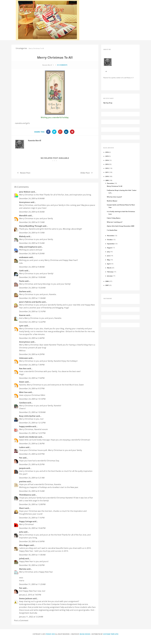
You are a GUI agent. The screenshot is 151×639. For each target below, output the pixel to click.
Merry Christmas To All (114, 186)
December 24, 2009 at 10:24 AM (32, 287)
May (108, 260)
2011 (107, 172)
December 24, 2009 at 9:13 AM (31, 222)
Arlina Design (85, 634)
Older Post (85, 173)
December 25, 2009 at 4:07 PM (31, 454)
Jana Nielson (25, 192)
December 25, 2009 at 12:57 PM (32, 433)
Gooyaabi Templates (111, 634)
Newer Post (25, 173)
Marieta (22, 569)
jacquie (22, 468)
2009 (107, 180)
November (110, 235)
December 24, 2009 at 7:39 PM (31, 365)
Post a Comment (21, 620)
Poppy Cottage (25, 521)
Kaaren (22, 315)
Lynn (21, 325)
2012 (107, 168)
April (108, 264)
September (111, 244)
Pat (20, 458)
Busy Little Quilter (27, 416)
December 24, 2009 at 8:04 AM (31, 198)
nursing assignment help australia (57, 607)
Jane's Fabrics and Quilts (30, 302)
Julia (21, 532)
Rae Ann (23, 368)
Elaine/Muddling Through (30, 226)
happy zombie (25, 426)
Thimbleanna (25, 495)
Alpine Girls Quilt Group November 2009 (120, 226)
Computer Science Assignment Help (66, 604)
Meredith (23, 215)
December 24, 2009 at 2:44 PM (31, 338)
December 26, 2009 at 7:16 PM (31, 517)
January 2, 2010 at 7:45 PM (30, 594)
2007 (107, 285)
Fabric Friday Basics (113, 218)
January (109, 276)
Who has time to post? (114, 197)
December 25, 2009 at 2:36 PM (31, 443)
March (109, 268)
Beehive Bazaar (112, 201)
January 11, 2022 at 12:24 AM (31, 616)
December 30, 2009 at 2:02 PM (31, 565)
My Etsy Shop (107, 103)
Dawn (21, 382)
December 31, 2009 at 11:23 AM (32, 584)
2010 (107, 176)
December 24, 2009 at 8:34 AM (31, 212)
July (108, 252)
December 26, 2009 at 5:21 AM (31, 478)
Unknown (23, 358)
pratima (22, 481)
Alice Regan (24, 545)
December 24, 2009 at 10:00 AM (32, 277)
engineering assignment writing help (54, 610)
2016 (107, 152)
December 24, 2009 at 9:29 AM (31, 253)
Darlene (22, 291)
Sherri (22, 508)
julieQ (22, 558)
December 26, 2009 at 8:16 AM (31, 491)
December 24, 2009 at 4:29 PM (31, 354)
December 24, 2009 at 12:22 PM (32, 322)
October (110, 239)
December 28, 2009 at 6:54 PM (31, 541)
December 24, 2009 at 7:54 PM (31, 378)
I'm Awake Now (112, 230)
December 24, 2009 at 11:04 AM (32, 298)
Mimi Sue (23, 392)
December (110, 183)
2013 (107, 164)
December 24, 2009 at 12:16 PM (32, 311)
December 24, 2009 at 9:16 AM (31, 243)
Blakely (22, 236)
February (110, 272)
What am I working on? (114, 222)
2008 (107, 281)
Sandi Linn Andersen (28, 437)
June (108, 256)
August (109, 248)
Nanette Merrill (34, 140)
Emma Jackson (25, 598)
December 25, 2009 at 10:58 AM (32, 412)
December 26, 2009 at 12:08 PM (32, 504)
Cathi (21, 270)
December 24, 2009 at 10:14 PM (32, 399)
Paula (21, 281)
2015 (107, 156)
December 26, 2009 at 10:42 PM (32, 528)
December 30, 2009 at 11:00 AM (32, 555)
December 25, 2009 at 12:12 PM (32, 422)
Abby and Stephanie (28, 247)
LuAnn (22, 447)
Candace (23, 402)
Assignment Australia (28, 613)
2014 (107, 160)
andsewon (23, 257)
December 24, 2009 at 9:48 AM (31, 267)
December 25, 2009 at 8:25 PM (31, 464)
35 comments (62, 65)
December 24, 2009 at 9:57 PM (31, 388)
